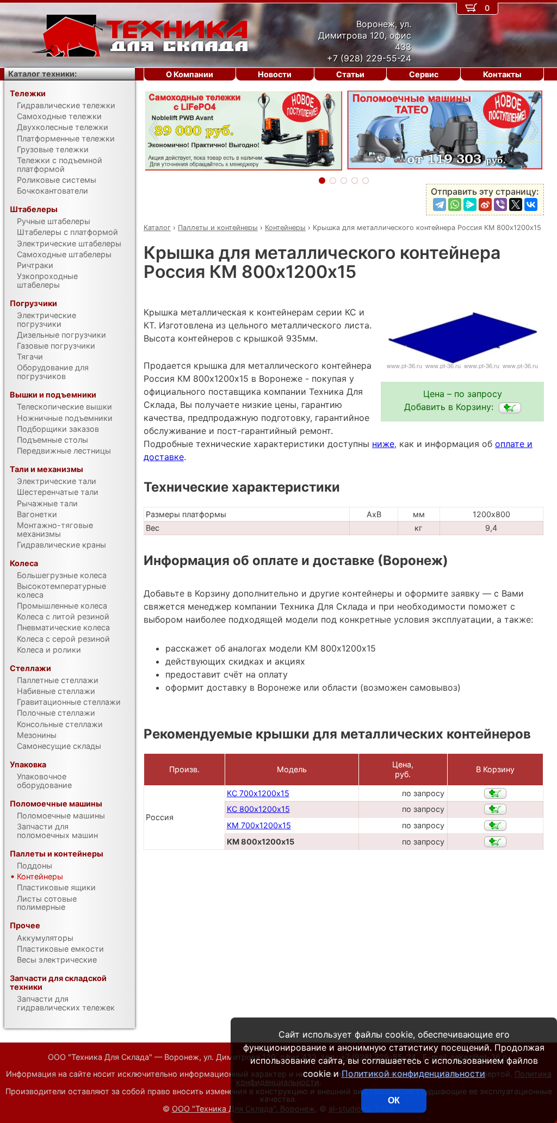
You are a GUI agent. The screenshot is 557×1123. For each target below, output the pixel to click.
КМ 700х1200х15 (259, 825)
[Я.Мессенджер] (469, 204)
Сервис (423, 74)
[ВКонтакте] (530, 204)
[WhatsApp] (454, 204)
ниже (383, 443)
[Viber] (500, 204)
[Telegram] (439, 204)
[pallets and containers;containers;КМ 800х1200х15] (510, 407)
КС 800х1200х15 (258, 809)
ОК (394, 1100)
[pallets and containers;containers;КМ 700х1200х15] (495, 825)
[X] (515, 204)
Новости (275, 74)
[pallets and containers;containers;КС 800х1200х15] (495, 809)
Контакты (502, 74)
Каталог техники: (42, 73)
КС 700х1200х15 (258, 793)
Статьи (350, 74)
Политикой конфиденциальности (413, 1073)
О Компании (189, 74)
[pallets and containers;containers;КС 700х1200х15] (495, 793)
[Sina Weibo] (485, 204)
